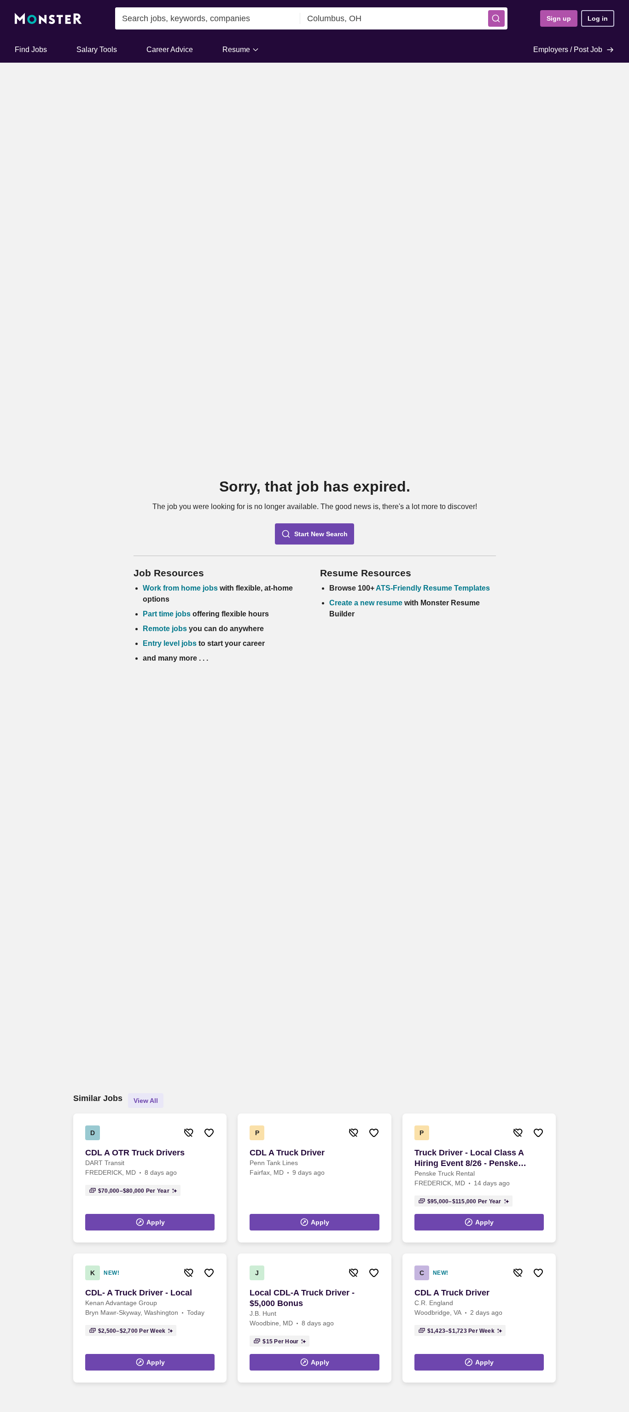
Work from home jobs (180, 588)
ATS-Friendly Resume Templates (433, 588)
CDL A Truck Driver (287, 1152)
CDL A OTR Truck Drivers (135, 1152)
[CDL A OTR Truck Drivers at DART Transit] (150, 1178)
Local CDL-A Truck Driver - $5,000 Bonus (302, 1298)
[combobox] (207, 18)
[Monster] (48, 18)
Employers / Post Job (567, 49)
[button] (496, 18)
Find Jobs (31, 49)
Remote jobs (165, 629)
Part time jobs (167, 614)
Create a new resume (366, 603)
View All (146, 1100)
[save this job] (209, 1132)
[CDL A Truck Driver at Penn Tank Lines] (314, 1178)
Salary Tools (96, 49)
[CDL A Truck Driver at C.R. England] (479, 1318)
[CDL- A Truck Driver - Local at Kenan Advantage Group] (150, 1318)
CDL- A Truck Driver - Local (138, 1292)
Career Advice (169, 49)
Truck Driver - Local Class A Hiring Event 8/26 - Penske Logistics (469, 1158)
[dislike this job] (189, 1132)
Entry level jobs (170, 643)
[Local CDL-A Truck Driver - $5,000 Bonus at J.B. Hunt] (314, 1318)
